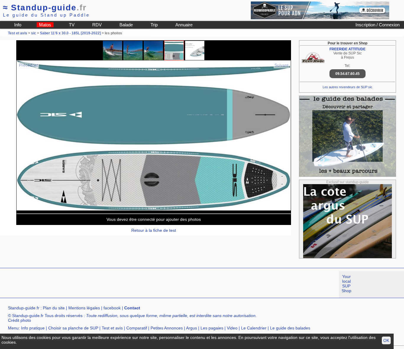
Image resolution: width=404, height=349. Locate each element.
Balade (126, 24)
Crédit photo (19, 320)
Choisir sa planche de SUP (73, 328)
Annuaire (184, 24)
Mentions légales (84, 307)
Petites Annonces (167, 328)
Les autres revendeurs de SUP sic (347, 87)
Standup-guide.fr (23, 307)
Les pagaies (212, 328)
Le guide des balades (290, 328)
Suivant (281, 65)
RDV (97, 24)
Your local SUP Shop (346, 283)
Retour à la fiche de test (153, 230)
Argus (191, 328)
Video (232, 328)
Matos (45, 24)
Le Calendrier (253, 328)
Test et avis (18, 33)
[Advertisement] (107, 284)
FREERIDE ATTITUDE (347, 49)
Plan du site (54, 307)
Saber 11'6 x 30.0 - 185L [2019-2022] (70, 33)
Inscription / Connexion (377, 24)
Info (17, 24)
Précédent (28, 65)
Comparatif (136, 328)
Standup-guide (45, 7)
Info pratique (33, 328)
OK (386, 340)
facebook (112, 307)
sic (33, 33)
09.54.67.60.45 (347, 74)
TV (72, 24)
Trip (154, 24)
